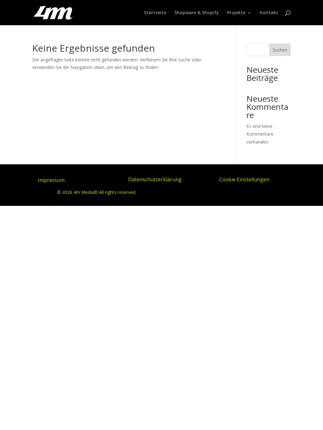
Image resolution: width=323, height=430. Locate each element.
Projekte (236, 12)
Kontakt (269, 12)
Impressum (51, 180)
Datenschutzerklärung (155, 179)
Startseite (155, 12)
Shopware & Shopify (196, 12)
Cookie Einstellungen (244, 179)
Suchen (280, 50)
